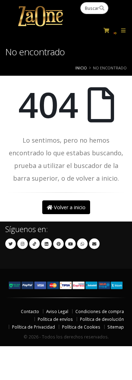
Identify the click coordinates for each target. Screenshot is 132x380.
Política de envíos (55, 319)
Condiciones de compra (99, 311)
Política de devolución (102, 319)
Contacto (30, 311)
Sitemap (115, 327)
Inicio (81, 67)
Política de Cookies (81, 327)
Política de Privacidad (33, 327)
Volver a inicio (69, 207)
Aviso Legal (57, 311)
